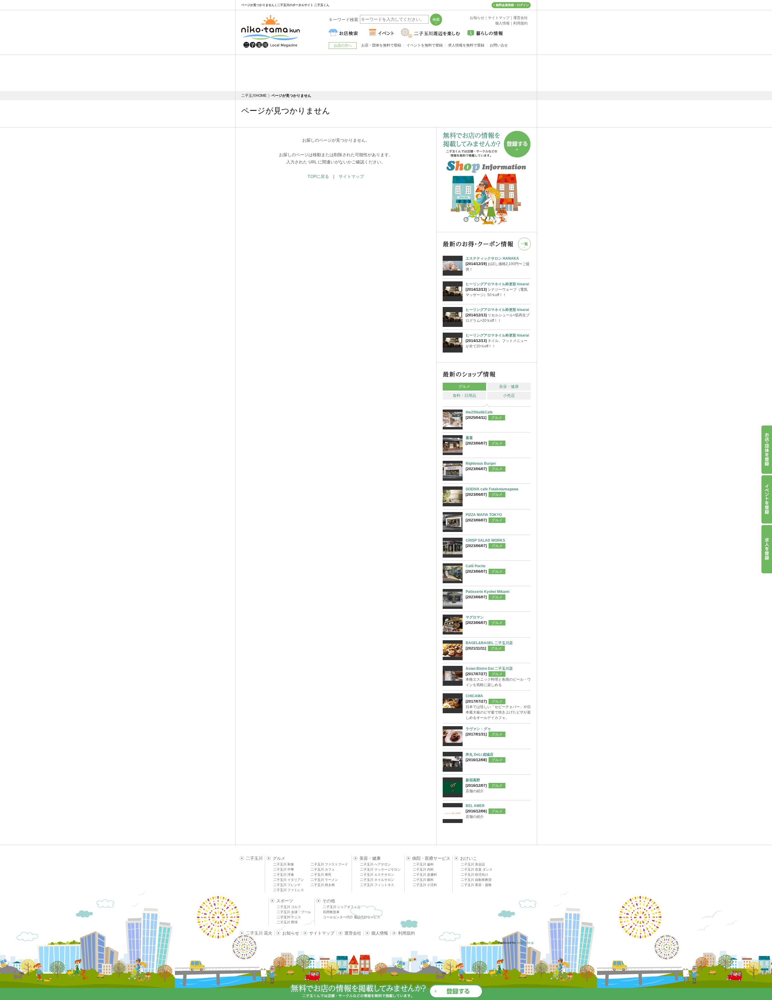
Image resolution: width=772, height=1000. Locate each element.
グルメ (464, 386)
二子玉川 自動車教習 (476, 879)
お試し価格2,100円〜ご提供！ (498, 263)
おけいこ (468, 858)
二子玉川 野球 (287, 922)
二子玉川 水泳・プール (294, 912)
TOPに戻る (318, 176)
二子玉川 (254, 858)
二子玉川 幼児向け (474, 874)
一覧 (524, 244)
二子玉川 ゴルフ (289, 907)
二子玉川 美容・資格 (476, 885)
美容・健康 (509, 386)
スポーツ (284, 900)
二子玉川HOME (254, 95)
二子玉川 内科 (423, 869)
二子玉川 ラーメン (324, 879)
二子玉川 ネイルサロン (377, 879)
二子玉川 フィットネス (377, 885)
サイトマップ (351, 176)
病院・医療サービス (431, 858)
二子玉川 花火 (259, 933)
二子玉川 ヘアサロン (375, 864)
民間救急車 (331, 912)
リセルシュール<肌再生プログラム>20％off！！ (498, 315)
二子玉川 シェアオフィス (341, 907)
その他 (328, 900)
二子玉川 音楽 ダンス (476, 869)
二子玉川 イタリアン (288, 879)
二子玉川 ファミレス (288, 890)
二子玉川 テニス (289, 917)
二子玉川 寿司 (321, 874)
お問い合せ (499, 45)
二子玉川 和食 (283, 864)
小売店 (509, 395)
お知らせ (290, 933)
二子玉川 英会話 (473, 864)
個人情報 (379, 933)
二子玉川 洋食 (283, 874)
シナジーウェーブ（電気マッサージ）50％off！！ (497, 289)
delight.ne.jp (525, 942)
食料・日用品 (464, 395)
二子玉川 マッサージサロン (380, 869)
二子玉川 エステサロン (377, 874)
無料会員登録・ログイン (512, 5)
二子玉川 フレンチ (287, 885)
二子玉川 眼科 (423, 879)
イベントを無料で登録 (425, 45)
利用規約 (406, 933)
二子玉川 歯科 (423, 864)
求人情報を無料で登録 (466, 45)
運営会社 (352, 933)
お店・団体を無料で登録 (381, 45)
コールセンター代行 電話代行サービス (351, 917)
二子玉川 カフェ (323, 869)
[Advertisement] (386, 73)
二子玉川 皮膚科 (425, 874)
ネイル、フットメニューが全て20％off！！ (497, 340)
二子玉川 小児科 (425, 885)
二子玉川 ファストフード (329, 864)
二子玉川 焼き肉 (323, 885)
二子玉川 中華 (283, 869)
